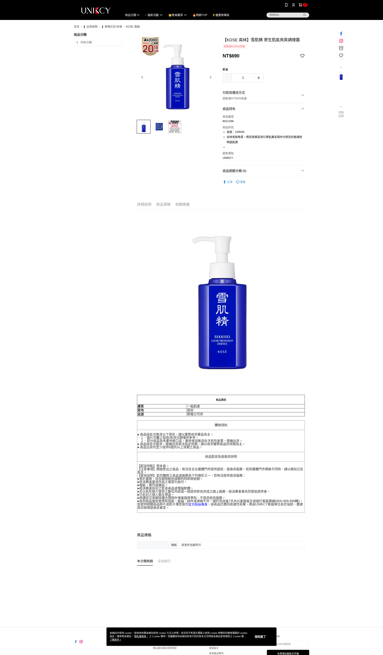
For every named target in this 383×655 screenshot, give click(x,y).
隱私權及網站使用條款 (165, 648)
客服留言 (214, 648)
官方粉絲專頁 (197, 504)
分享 (230, 182)
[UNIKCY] (96, 10)
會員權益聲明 (216, 653)
